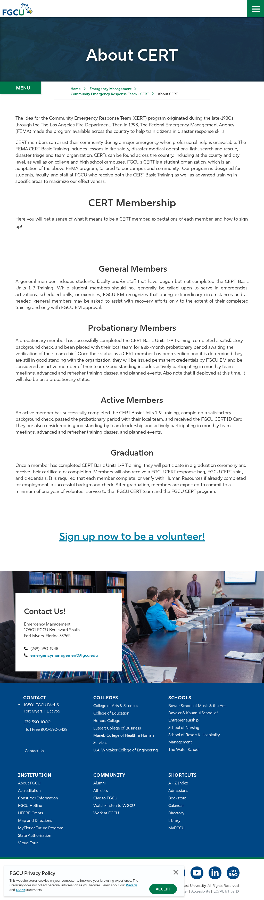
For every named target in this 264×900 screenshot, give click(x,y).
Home (76, 89)
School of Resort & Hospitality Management (194, 738)
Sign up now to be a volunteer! (132, 537)
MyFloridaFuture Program (40, 828)
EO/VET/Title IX (226, 892)
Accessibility (200, 892)
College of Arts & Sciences (115, 706)
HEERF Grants (30, 813)
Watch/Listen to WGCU (114, 806)
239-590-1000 (37, 722)
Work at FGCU (106, 813)
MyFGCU (176, 828)
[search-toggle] (238, 8)
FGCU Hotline (30, 806)
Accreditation (29, 791)
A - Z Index (178, 783)
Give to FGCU (105, 798)
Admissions (178, 791)
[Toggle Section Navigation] (20, 88)
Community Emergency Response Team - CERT (110, 94)
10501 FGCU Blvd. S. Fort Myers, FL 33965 (42, 708)
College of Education (111, 714)
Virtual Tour (28, 843)
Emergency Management (110, 89)
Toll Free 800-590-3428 (46, 730)
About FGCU (29, 783)
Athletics (100, 791)
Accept (163, 889)
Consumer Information (38, 798)
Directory (176, 813)
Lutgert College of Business (117, 729)
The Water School (183, 750)
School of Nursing (183, 728)
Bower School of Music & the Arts (197, 706)
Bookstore (177, 798)
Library (174, 821)
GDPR (20, 890)
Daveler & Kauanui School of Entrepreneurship (193, 717)
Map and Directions (35, 821)
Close (176, 872)
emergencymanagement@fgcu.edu (64, 656)
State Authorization (34, 836)
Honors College (106, 721)
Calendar (176, 806)
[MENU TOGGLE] (255, 8)
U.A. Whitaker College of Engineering (125, 750)
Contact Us (34, 751)
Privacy (131, 885)
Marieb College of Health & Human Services (123, 739)
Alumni (99, 783)
